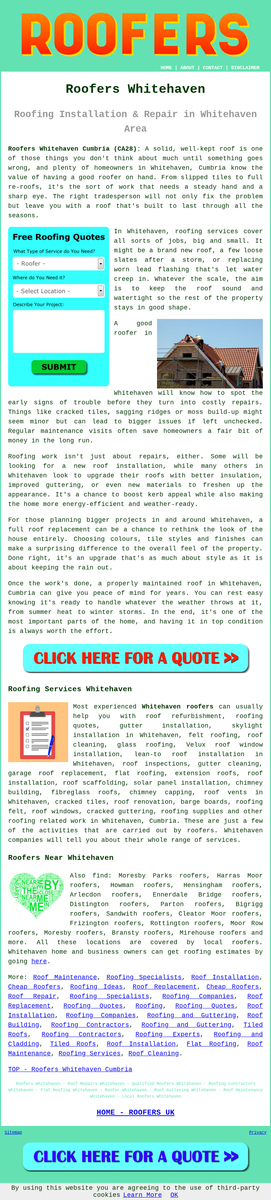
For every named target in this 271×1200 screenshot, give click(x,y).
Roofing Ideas (96, 986)
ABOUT (187, 68)
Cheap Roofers (34, 986)
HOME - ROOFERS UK (136, 1112)
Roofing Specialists (144, 977)
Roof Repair (32, 996)
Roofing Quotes (93, 1005)
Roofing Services (90, 1053)
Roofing (149, 1005)
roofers (232, 932)
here (39, 961)
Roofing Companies (198, 996)
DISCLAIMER (245, 68)
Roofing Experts (168, 1034)
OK (174, 1195)
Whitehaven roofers (177, 706)
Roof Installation (225, 977)
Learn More (142, 1195)
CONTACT (213, 68)
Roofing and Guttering (191, 1015)
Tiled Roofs (73, 1044)
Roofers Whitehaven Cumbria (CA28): (74, 148)
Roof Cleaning (153, 1053)
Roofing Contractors (90, 1025)
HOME (166, 68)
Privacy (257, 1132)
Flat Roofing (211, 1044)
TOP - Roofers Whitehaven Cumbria (70, 1069)
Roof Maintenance (65, 977)
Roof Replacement (165, 986)
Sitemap (13, 1132)
